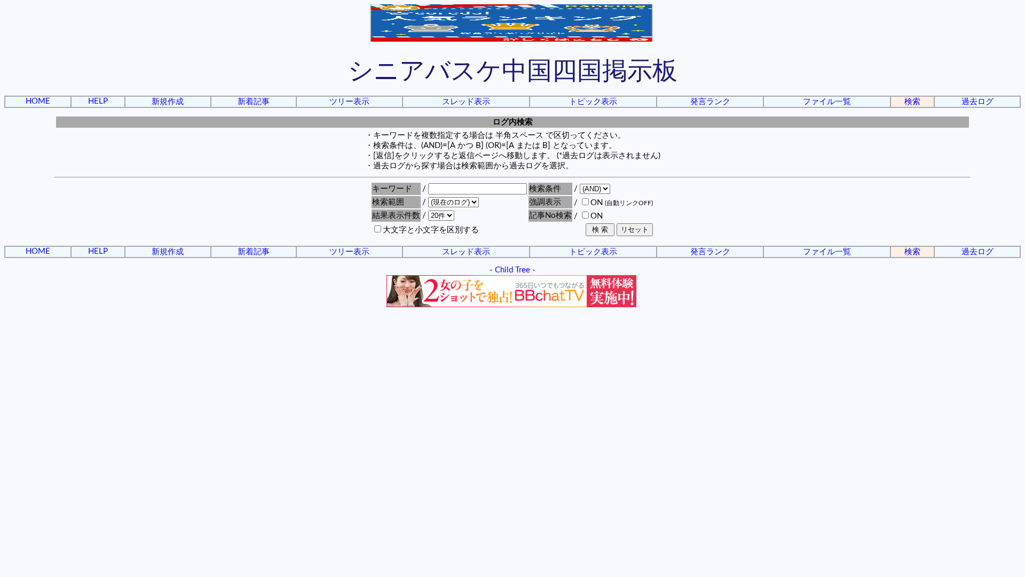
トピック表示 (593, 102)
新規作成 (168, 102)
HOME (38, 101)
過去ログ (977, 102)
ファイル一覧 (827, 102)
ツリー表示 (349, 102)
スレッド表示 (466, 102)
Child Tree (512, 270)
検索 (912, 102)
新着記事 (254, 102)
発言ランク (710, 102)
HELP (98, 101)
